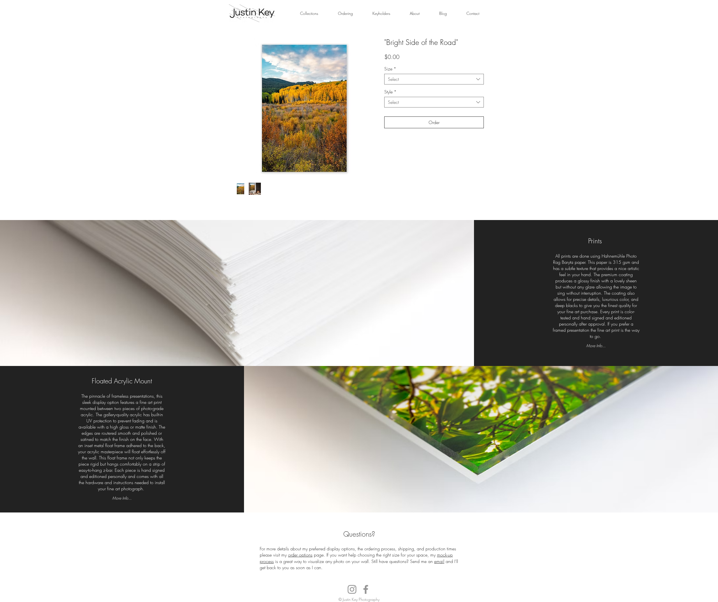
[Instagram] (352, 589)
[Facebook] (366, 589)
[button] (309, 13)
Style (390, 92)
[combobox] (434, 79)
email (439, 561)
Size (390, 69)
